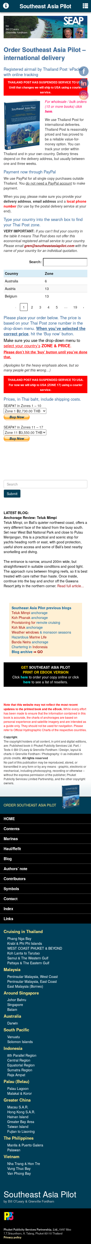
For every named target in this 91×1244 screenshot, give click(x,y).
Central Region (18, 1060)
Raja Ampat (16, 1074)
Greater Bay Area (20, 1121)
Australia (12, 1016)
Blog (8, 858)
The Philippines (18, 1138)
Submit (12, 493)
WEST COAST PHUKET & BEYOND (34, 948)
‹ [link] (15, 307)
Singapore (15, 1004)
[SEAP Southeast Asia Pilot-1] (45, 26)
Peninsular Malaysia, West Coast (32, 976)
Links (8, 918)
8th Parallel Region (21, 1055)
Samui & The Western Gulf (27, 957)
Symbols (11, 888)
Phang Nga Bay (19, 938)
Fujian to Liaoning (21, 1131)
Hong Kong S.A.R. (21, 1111)
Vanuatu (13, 1036)
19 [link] (75, 307)
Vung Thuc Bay (19, 1168)
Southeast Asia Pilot (40, 1197)
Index (8, 908)
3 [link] (40, 307)
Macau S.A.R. (17, 1107)
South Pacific (16, 1030)
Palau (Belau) (16, 1081)
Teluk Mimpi (21, 612)
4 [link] (49, 307)
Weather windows (26, 632)
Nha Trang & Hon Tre (23, 1163)
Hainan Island (17, 1116)
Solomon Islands (20, 1041)
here (48, 111)
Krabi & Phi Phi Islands (24, 943)
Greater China (17, 1100)
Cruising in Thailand (23, 931)
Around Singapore (21, 993)
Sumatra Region (19, 1069)
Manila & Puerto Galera (25, 1145)
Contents (12, 828)
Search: (35, 261)
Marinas (11, 838)
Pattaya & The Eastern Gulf (28, 962)
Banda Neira (21, 641)
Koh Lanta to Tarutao (23, 953)
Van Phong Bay (19, 1173)
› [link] (83, 307)
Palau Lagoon (18, 1088)
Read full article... (70, 585)
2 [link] (32, 307)
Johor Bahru (16, 999)
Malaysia (12, 969)
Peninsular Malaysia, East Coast (32, 981)
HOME (9, 818)
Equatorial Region (21, 1065)
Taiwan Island (17, 1126)
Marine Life (38, 637)
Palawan (13, 1149)
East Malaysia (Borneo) (25, 986)
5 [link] (57, 307)
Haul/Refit (12, 848)
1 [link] (24, 307)
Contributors (15, 878)
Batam (12, 1009)
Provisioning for (24, 622)
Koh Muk (18, 627)
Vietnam (11, 1156)
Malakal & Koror (19, 1093)
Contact (10, 898)
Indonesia (40, 646)
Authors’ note (15, 868)
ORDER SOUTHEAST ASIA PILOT (30, 805)
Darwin (12, 1023)
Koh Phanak (21, 617)
